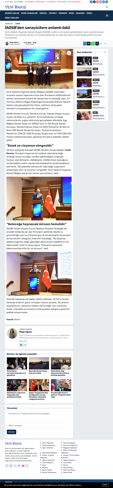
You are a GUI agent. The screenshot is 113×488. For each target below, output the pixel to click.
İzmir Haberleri (48, 443)
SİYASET (53, 13)
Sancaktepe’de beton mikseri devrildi (99, 106)
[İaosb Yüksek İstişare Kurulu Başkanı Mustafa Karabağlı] (39, 273)
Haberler (9, 24)
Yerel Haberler (47, 463)
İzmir (17, 24)
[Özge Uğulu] (12, 333)
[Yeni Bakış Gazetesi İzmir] (15, 7)
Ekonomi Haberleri (70, 445)
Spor (95, 112)
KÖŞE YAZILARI (12, 18)
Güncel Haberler (69, 443)
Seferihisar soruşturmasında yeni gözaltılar (16, 373)
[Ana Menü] (107, 15)
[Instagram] (15, 466)
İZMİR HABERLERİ (29, 13)
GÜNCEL (43, 13)
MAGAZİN (80, 13)
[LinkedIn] (19, 466)
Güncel (96, 80)
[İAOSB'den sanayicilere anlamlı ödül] (39, 69)
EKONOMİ (63, 13)
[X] (11, 466)
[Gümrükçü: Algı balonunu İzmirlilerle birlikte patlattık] (61, 363)
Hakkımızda (67, 472)
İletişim (45, 468)
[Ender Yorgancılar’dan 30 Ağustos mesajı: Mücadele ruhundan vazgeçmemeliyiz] (39, 385)
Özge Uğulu (25, 331)
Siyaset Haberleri (48, 445)
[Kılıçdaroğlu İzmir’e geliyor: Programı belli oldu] (61, 385)
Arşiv (44, 465)
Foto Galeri (67, 463)
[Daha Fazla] (97, 43)
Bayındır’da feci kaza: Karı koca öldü (38, 372)
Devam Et (22, 341)
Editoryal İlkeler (69, 470)
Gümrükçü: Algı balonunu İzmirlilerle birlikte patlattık (60, 373)
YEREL (89, 13)
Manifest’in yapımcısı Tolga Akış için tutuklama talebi (16, 395)
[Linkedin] (25, 345)
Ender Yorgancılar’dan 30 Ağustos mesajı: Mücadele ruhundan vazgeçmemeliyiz (38, 396)
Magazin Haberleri (70, 448)
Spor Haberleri (47, 448)
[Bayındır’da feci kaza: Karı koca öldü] (39, 363)
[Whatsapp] (27, 466)
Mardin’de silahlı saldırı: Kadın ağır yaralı (99, 84)
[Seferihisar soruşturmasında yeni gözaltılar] (17, 363)
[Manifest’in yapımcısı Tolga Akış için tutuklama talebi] (17, 385)
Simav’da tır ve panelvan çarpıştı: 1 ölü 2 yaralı (99, 95)
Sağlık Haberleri (69, 460)
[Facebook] (7, 466)
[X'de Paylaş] (88, 43)
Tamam (105, 485)
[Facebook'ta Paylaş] (84, 43)
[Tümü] (105, 52)
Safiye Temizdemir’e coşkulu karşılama (98, 117)
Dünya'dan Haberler (49, 453)
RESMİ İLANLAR (12, 13)
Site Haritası (68, 468)
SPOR (71, 13)
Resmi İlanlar (47, 470)
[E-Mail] (21, 345)
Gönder (11, 432)
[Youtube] (23, 466)
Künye (65, 465)
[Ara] (107, 7)
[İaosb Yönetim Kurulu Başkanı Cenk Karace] (39, 198)
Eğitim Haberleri (48, 460)
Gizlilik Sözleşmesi (49, 472)
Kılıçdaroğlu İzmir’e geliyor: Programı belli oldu (61, 395)
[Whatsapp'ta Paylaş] (93, 43)
